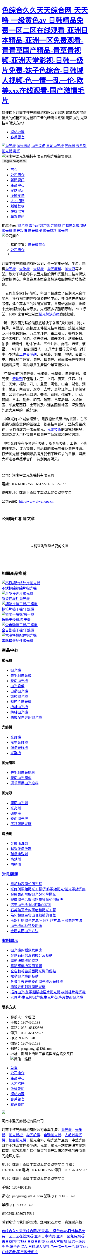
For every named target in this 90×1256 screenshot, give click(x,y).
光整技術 (54, 429)
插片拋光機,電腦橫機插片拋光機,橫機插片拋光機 (48, 992)
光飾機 (56, 225)
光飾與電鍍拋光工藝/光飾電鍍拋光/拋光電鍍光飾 (48, 889)
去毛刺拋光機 (39, 225)
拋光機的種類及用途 (26, 926)
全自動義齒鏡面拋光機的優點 (33, 971)
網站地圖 (17, 132)
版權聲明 (17, 206)
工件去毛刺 (28, 354)
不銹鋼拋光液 (20, 824)
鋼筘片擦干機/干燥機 (18, 609)
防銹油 (15, 864)
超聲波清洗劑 (20, 849)
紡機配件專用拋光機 (26, 717)
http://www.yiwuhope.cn (36, 501)
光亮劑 (15, 808)
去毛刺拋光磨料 (22, 773)
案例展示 (17, 190)
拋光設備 (20, 231)
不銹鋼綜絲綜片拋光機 (19, 588)
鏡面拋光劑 (19, 803)
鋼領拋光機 (19, 696)
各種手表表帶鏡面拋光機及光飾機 (36, 982)
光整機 (38, 269)
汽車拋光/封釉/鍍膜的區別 (30, 905)
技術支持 (17, 196)
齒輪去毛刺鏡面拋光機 (27, 987)
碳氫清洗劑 (19, 854)
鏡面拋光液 (19, 819)
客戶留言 (17, 137)
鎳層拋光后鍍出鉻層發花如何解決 (36, 899)
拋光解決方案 (49, 314)
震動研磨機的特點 (24, 961)
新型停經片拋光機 (16, 599)
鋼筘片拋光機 (20, 702)
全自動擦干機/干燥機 (18, 630)
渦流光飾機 (19, 748)
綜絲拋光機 (19, 712)
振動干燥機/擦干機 (16, 620)
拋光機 (22, 225)
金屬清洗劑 (19, 843)
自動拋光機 (71, 225)
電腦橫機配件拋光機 (17, 641)
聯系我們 (17, 217)
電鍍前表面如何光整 (26, 884)
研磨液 (15, 813)
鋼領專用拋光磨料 (24, 783)
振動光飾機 (19, 742)
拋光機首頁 (36, 245)
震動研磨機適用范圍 (26, 966)
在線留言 (17, 211)
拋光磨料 (50, 231)
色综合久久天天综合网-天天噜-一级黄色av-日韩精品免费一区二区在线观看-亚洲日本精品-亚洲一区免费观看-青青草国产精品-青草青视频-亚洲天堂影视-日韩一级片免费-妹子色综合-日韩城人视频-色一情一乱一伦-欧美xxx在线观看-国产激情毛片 (45, 1241)
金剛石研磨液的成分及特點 (31, 955)
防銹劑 (15, 859)
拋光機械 (35, 231)
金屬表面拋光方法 (24, 931)
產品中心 (17, 185)
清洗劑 (17, 379)
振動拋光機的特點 (24, 976)
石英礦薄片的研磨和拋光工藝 (33, 910)
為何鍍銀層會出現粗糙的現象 (33, 915)
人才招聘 (17, 201)
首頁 (13, 169)
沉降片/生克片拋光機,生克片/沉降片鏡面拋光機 (46, 997)
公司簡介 (17, 175)
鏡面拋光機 (19, 681)
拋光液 (63, 231)
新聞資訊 (17, 180)
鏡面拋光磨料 (20, 778)
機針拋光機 (19, 707)
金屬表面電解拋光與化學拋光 (33, 894)
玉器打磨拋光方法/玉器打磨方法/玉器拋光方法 (46, 920)
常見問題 (10, 874)
